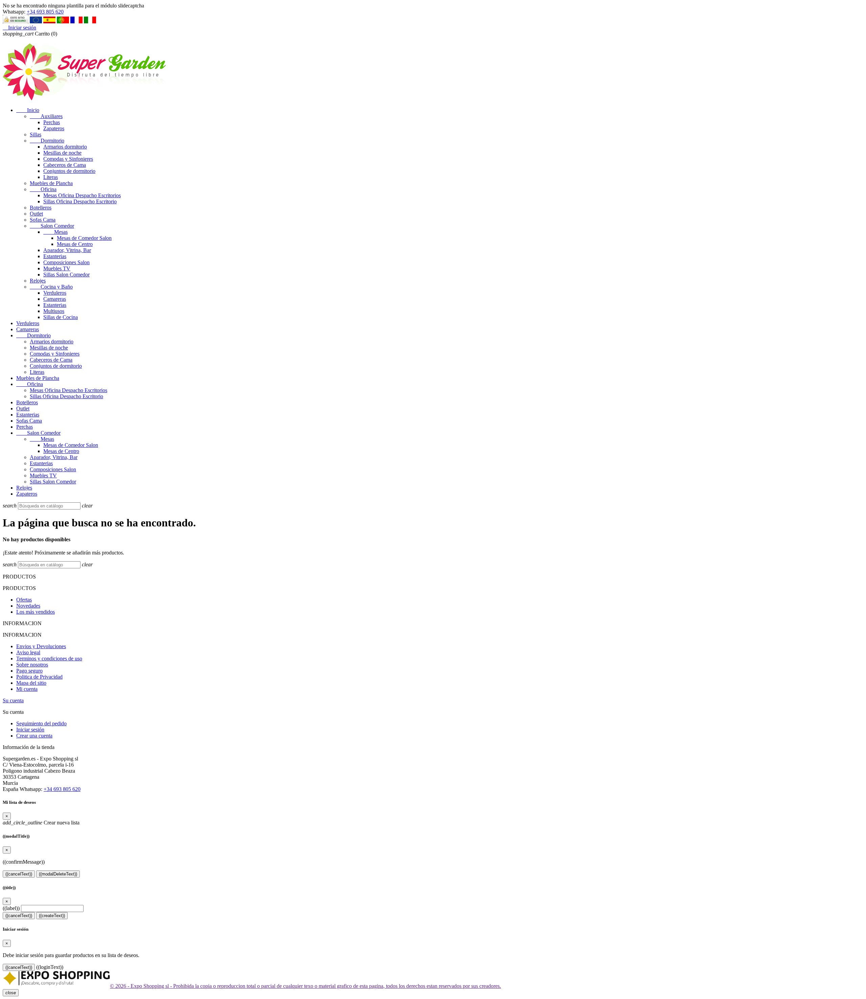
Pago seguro (29, 671)
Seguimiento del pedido (41, 723)
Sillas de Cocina (60, 317)
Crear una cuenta (34, 736)
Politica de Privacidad (39, 677)
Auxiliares (46, 116)
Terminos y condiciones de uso (49, 658)
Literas (50, 177)
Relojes (38, 280)
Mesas (55, 232)
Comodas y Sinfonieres (68, 159)
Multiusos (53, 311)
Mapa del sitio (31, 683)
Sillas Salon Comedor (66, 274)
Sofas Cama (42, 220)
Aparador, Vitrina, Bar (67, 250)
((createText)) (52, 915)
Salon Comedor (52, 226)
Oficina (43, 189)
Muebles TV (56, 268)
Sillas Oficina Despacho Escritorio (80, 201)
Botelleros (40, 207)
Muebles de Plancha (51, 183)
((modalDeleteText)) (58, 874)
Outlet (36, 214)
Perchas (51, 122)
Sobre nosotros (32, 664)
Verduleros (54, 293)
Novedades (28, 606)
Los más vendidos (35, 612)
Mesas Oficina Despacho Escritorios (82, 195)
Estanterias (54, 256)
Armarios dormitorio (65, 147)
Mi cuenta (27, 689)
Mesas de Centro (75, 244)
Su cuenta (13, 700)
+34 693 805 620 (45, 12)
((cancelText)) (18, 874)
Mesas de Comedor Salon (84, 238)
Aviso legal (28, 652)
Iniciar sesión (30, 729)
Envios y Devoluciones (41, 646)
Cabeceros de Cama (64, 165)
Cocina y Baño (51, 287)
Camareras (54, 299)
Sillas (35, 134)
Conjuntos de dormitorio (69, 171)
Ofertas (24, 600)
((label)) (11, 908)
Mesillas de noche (62, 153)
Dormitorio (47, 140)
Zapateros (53, 128)
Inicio (27, 110)
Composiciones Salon (66, 262)
